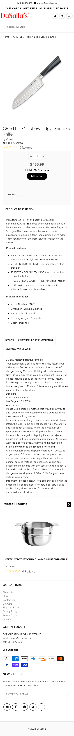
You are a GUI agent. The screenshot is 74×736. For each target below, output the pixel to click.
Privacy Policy (10, 611)
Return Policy (10, 615)
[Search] (66, 27)
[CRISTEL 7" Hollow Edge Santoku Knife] (37, 84)
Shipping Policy (11, 607)
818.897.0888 (26, 3)
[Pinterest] (24, 707)
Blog (5, 596)
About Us (8, 592)
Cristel (9, 139)
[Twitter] (32, 707)
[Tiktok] (41, 707)
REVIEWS (9, 340)
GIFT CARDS (13, 8)
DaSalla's (41, 728)
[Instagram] (7, 707)
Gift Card (7, 603)
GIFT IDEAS (30, 8)
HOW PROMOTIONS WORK (18, 349)
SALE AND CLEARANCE (53, 8)
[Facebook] (15, 707)
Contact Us (9, 600)
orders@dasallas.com (47, 3)
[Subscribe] (67, 694)
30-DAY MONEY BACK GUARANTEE (36, 340)
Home (6, 36)
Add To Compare (38, 170)
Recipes (7, 619)
